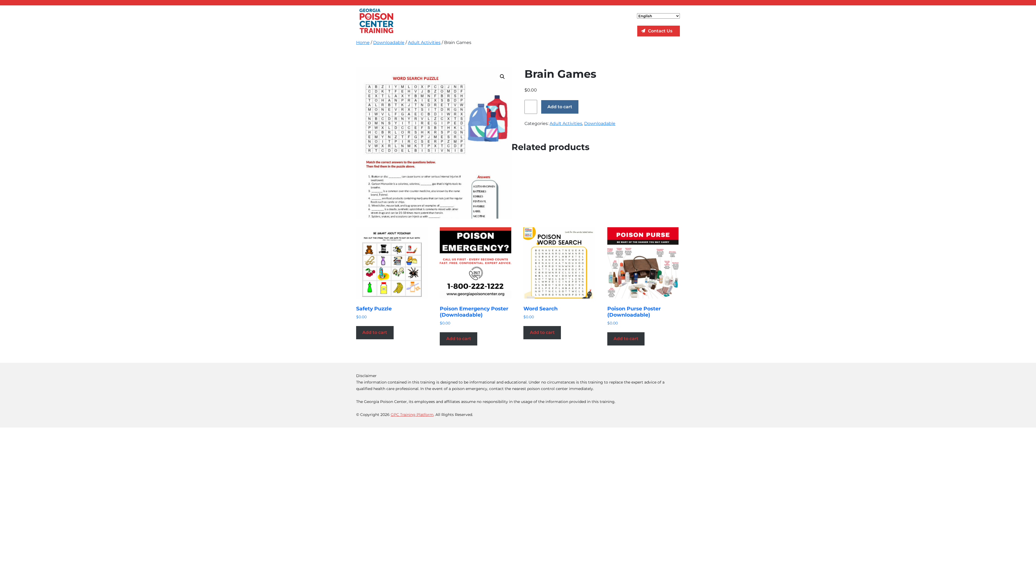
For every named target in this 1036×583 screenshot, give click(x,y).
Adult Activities (424, 42)
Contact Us (660, 30)
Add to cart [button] (374, 332)
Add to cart (559, 106)
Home (363, 42)
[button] (502, 77)
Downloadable (388, 42)
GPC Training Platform (412, 414)
